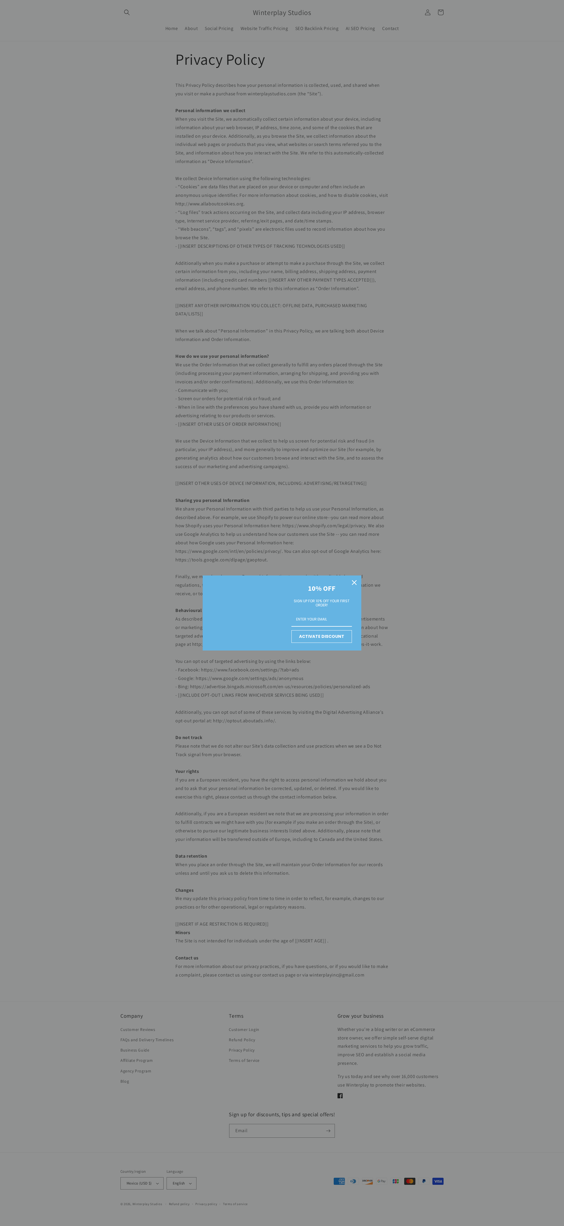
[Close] (354, 582)
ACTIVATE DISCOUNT (321, 636)
